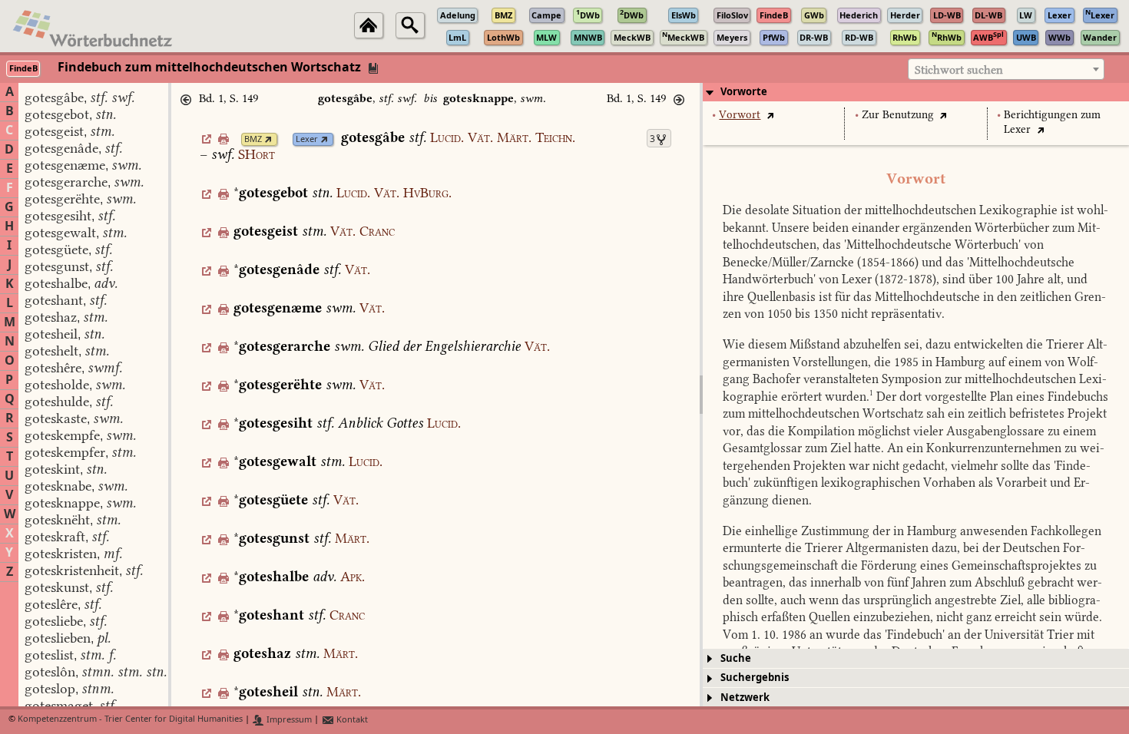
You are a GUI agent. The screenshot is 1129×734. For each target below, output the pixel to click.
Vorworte (743, 91)
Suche (735, 658)
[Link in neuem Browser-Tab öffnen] (268, 139)
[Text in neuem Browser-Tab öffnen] (769, 114)
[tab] (916, 92)
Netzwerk (745, 697)
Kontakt (351, 720)
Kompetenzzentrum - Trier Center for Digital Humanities (130, 720)
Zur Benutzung (898, 114)
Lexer (307, 139)
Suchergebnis (754, 677)
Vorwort (739, 114)
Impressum (288, 720)
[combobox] (1006, 69)
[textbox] (1006, 70)
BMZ (253, 139)
